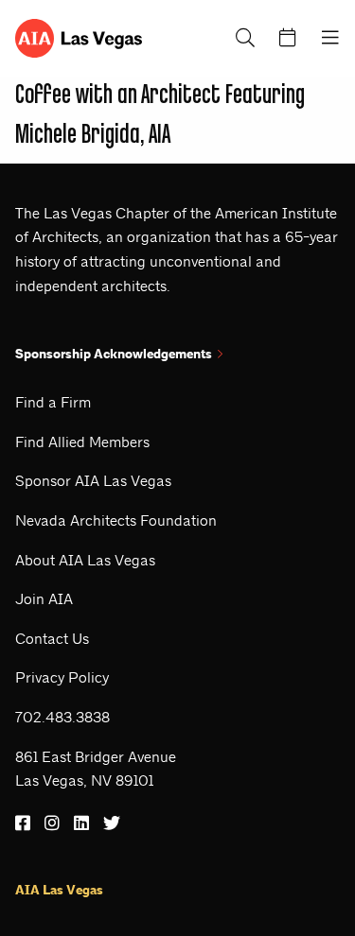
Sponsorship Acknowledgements (113, 354)
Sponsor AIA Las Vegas (93, 481)
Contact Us (52, 639)
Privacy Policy (62, 677)
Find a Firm (53, 402)
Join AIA (44, 599)
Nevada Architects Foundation (116, 520)
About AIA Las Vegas (85, 560)
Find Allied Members (82, 442)
